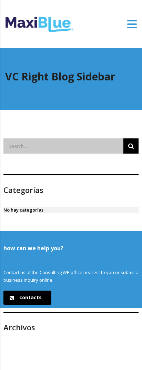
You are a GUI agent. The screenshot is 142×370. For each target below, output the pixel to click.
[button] (27, 298)
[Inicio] (39, 24)
